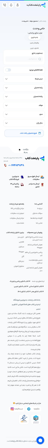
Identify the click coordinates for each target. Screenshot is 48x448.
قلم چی (21, 242)
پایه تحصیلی (38, 87)
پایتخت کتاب (42, 21)
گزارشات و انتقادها (36, 218)
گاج (23, 256)
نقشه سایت (20, 223)
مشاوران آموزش (19, 266)
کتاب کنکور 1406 (23, 291)
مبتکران (21, 247)
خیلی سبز (21, 237)
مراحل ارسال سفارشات (17, 218)
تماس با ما (39, 223)
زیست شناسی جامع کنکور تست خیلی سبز (34, 238)
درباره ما (39, 208)
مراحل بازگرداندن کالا (17, 208)
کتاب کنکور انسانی (35, 286)
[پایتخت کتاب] (36, 5)
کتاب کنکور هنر (36, 291)
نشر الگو (21, 261)
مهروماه (21, 251)
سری (41, 114)
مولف (41, 105)
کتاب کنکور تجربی (20, 286)
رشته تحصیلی (38, 96)
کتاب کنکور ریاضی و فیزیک (19, 281)
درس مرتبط (39, 78)
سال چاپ (39, 123)
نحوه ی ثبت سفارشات (17, 213)
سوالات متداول (37, 213)
